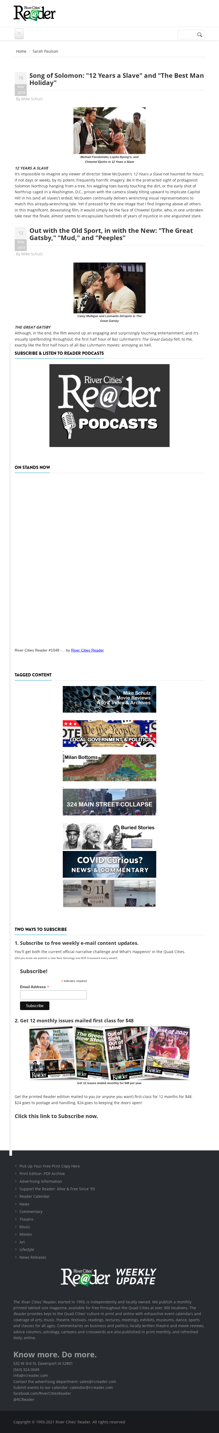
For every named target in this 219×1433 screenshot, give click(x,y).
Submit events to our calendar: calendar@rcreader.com (63, 1387)
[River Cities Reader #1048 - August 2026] (109, 559)
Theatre (26, 1219)
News (24, 1204)
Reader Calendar (34, 1196)
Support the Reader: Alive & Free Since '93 (57, 1188)
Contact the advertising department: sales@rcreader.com (64, 1381)
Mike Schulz (32, 98)
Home (21, 51)
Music (24, 1226)
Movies (25, 1234)
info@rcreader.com (30, 1375)
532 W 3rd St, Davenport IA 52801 (43, 1363)
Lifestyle (26, 1249)
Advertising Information (40, 1181)
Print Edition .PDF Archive (42, 1173)
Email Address (34, 986)
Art (22, 1242)
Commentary (30, 1211)
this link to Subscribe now (62, 1116)
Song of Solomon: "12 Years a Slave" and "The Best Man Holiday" (116, 79)
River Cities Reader (87, 650)
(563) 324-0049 (26, 1369)
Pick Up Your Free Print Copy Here (49, 1166)
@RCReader (23, 1399)
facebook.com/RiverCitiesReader (42, 1393)
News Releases (32, 1257)
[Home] (34, 13)
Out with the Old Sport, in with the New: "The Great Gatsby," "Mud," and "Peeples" (111, 234)
